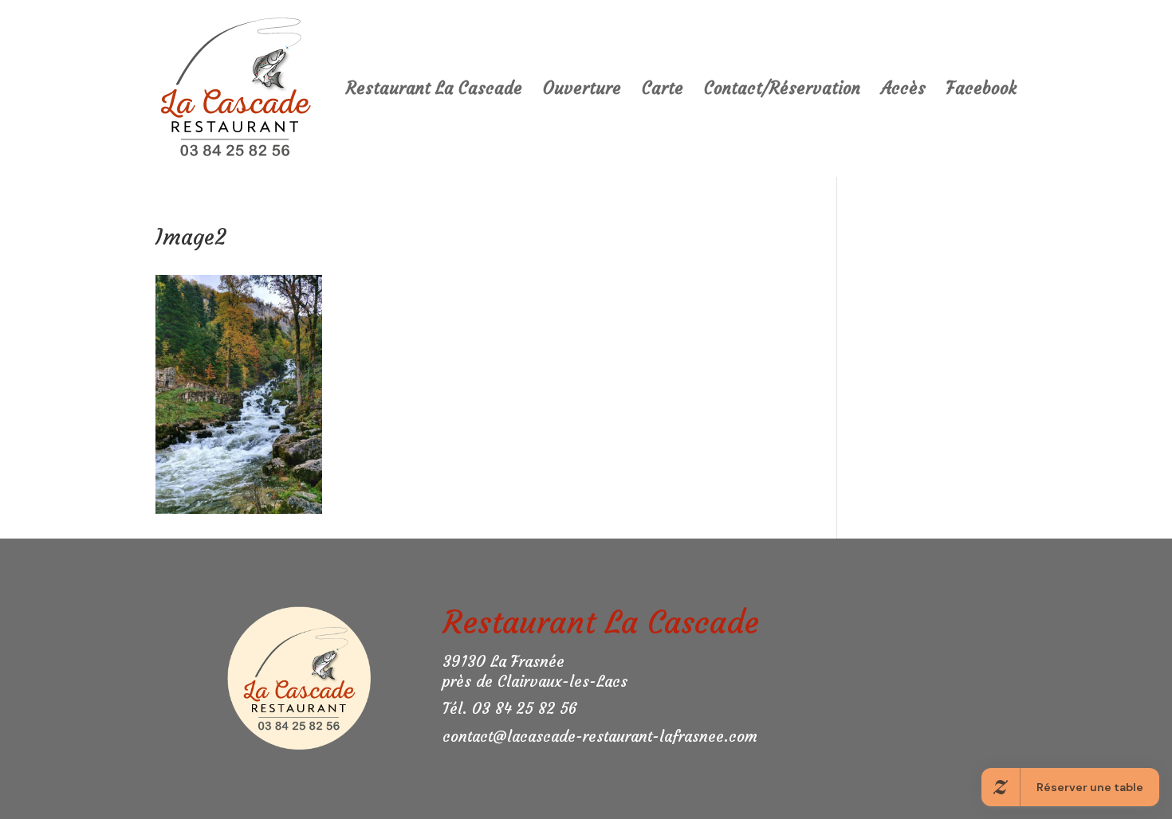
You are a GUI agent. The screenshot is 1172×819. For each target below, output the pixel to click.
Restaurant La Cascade (434, 91)
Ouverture (582, 91)
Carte (662, 91)
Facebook (981, 91)
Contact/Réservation (782, 91)
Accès (903, 91)
